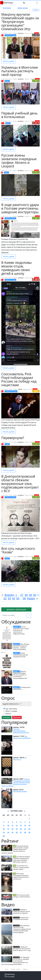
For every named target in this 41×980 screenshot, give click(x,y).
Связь (25, 969)
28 (25, 832)
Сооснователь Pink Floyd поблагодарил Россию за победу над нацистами (18, 379)
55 (17, 598)
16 (4, 829)
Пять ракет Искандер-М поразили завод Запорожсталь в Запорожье (21, 876)
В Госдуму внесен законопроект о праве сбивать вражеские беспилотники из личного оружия (14, 849)
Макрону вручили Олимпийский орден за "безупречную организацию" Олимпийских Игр (20, 21)
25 (12, 832)
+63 (36, 81)
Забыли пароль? (22, 8)
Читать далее (8, 61)
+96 (36, 218)
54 (13, 598)
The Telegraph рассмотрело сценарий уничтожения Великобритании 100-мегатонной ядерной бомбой (15, 960)
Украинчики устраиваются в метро (21, 918)
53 (9, 598)
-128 (36, 35)
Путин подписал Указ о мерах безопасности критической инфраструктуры (21, 630)
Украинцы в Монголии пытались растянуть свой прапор (19, 71)
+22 (36, 497)
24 (8, 832)
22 (29, 829)
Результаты (17, 717)
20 (21, 829)
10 (8, 825)
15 (29, 825)
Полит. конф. (15, 969)
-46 (36, 123)
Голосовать (6, 717)
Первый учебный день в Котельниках (19, 115)
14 (25, 825)
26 (16, 832)
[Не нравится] (38, 35)
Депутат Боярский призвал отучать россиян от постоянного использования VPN (20, 674)
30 (4, 836)
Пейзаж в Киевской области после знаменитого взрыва (21, 911)
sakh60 (20, 389)
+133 (35, 391)
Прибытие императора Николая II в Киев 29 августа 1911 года (22, 948)
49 (30, 594)
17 (8, 829)
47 (21, 594)
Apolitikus (21, 33)
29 (29, 832)
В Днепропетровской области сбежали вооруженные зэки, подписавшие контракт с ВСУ (20, 483)
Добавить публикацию (16, 609)
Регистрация (7, 8)
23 (4, 832)
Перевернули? (12, 438)
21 (25, 829)
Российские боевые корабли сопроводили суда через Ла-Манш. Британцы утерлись (21, 859)
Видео (7, 81)
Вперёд (9, 594)
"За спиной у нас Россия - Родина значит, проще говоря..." (21, 867)
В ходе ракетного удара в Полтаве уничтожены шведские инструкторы (20, 208)
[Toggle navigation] (37, 2)
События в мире (10, 35)
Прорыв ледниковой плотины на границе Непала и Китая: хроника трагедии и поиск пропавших (15, 782)
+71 (36, 172)
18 (12, 829)
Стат (6, 969)
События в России (11, 391)
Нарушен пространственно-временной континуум (21, 730)
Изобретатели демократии (21, 688)
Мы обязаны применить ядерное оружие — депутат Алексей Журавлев (21, 646)
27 (21, 832)
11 (12, 825)
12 (16, 825)
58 (24, 598)
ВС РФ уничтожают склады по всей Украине (21, 896)
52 (5, 598)
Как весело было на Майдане (21, 737)
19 (16, 829)
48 (26, 594)
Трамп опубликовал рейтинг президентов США (20, 655)
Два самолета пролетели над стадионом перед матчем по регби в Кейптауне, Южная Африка (22, 928)
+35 (36, 444)
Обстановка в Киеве (20, 791)
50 (34, 594)
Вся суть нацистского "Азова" (18, 550)
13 (21, 825)
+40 (36, 558)
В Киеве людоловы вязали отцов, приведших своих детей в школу (16, 268)
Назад (31, 598)
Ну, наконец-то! (20, 758)
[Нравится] (33, 35)
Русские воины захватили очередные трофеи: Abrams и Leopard (19, 160)
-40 (36, 279)
